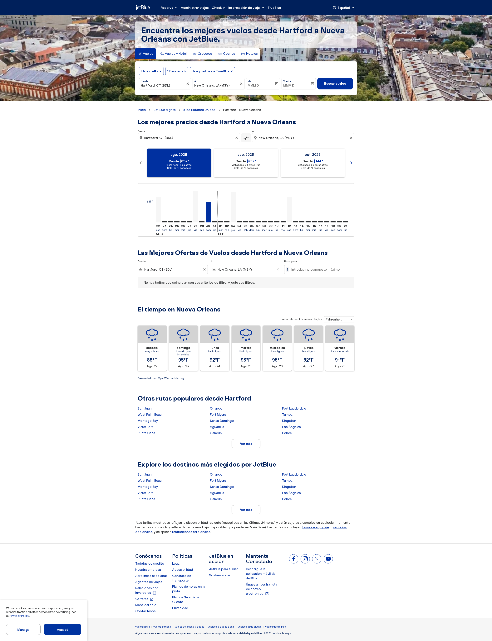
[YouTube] (328, 558)
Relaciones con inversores (147, 590)
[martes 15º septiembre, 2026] (308, 221)
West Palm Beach (151, 414)
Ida (249, 81)
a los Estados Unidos (199, 110)
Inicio (142, 110)
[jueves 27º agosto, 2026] (189, 221)
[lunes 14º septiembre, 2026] (301, 221)
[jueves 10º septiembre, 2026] (276, 221)
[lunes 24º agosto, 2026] (170, 221)
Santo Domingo (222, 421)
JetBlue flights (165, 110)
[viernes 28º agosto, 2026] (195, 206)
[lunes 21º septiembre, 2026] (345, 221)
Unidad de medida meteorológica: (302, 319)
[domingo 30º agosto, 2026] (208, 212)
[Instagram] (305, 558)
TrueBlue (274, 8)
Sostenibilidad (220, 575)
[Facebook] (293, 558)
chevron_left (141, 163)
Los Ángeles (291, 427)
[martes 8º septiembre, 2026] (264, 221)
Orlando (216, 408)
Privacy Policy (20, 616)
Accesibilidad (182, 570)
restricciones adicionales (191, 532)
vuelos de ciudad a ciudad (189, 626)
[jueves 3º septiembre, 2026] (233, 207)
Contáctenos (145, 611)
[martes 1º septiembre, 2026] (220, 221)
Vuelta (287, 81)
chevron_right (351, 163)
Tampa (287, 414)
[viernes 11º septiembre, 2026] (283, 221)
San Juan (145, 408)
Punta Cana (146, 433)
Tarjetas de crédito (149, 563)
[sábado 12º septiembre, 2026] (289, 209)
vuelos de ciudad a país (221, 626)
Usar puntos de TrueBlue (210, 71)
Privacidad (180, 608)
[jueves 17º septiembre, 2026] (320, 221)
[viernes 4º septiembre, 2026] (239, 221)
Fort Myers (218, 414)
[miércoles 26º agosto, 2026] (183, 221)
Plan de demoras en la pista (188, 589)
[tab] (145, 53)
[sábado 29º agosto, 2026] (201, 221)
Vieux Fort (145, 427)
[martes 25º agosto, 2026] (176, 221)
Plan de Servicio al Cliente (185, 599)
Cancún (216, 433)
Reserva (169, 8)
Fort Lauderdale (294, 408)
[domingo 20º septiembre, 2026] (339, 221)
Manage (23, 630)
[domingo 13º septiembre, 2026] (295, 221)
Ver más (246, 444)
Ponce (287, 433)
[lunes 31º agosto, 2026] (214, 221)
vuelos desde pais (275, 626)
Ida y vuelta (149, 71)
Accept (62, 630)
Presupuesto (292, 261)
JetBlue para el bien (224, 569)
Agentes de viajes (148, 582)
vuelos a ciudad (162, 626)
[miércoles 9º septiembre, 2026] (270, 221)
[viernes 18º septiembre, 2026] (326, 221)
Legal (176, 563)
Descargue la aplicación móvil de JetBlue (260, 573)
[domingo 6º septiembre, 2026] (251, 221)
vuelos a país (142, 626)
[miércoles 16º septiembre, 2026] (314, 221)
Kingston (289, 421)
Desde (144, 81)
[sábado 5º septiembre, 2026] (245, 221)
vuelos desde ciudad (250, 626)
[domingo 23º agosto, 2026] (164, 221)
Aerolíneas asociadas (151, 576)
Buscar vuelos (335, 83)
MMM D (253, 85)
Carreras (144, 599)
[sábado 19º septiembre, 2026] (333, 221)
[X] (316, 558)
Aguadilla (217, 427)
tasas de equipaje (315, 527)
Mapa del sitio (145, 605)
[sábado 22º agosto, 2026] (158, 209)
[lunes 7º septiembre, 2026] (258, 221)
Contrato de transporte (181, 578)
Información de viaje (246, 8)
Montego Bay (148, 421)
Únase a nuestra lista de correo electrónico (261, 589)
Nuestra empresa (148, 570)
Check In (218, 8)
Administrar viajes (195, 8)
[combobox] (163, 85)
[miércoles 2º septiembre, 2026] (226, 221)
